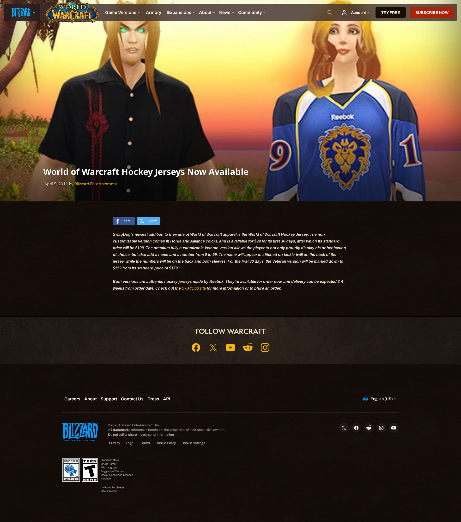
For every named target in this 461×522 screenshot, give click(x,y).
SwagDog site (194, 288)
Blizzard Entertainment (95, 183)
